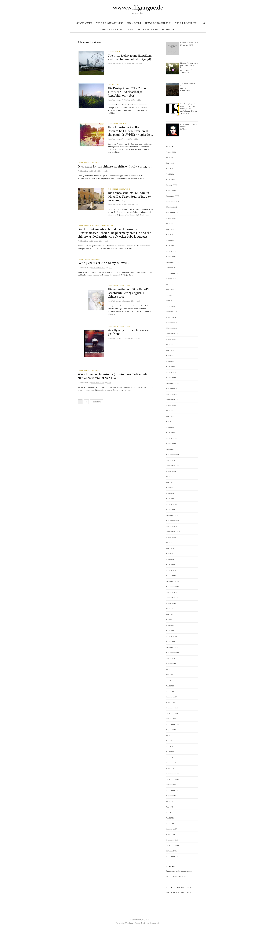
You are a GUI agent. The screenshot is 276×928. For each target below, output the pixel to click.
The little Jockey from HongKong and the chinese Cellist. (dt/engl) (130, 57)
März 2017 (170, 757)
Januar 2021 (170, 510)
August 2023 (171, 339)
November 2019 (172, 587)
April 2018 (170, 686)
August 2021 (171, 471)
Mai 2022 (169, 422)
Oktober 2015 (171, 851)
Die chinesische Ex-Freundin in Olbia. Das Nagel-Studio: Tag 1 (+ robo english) (129, 196)
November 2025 (172, 201)
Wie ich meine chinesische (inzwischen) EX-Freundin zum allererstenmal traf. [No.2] (113, 376)
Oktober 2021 (171, 460)
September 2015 (172, 856)
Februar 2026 (171, 185)
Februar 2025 (171, 251)
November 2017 (172, 713)
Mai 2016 (169, 812)
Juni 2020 (170, 548)
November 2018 (172, 653)
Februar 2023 (171, 372)
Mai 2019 (169, 620)
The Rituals (168, 29)
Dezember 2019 (172, 581)
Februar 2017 (171, 763)
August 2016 (171, 796)
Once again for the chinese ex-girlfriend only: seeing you (115, 166)
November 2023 (172, 323)
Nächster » (96, 402)
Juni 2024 (170, 290)
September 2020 (173, 532)
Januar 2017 (170, 768)
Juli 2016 (169, 801)
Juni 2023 (170, 350)
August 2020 (171, 537)
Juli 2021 (169, 477)
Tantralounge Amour (110, 29)
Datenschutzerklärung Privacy (178, 892)
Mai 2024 (169, 295)
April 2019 (170, 625)
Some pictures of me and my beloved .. (103, 263)
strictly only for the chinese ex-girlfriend (128, 332)
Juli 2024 (169, 284)
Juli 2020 (169, 543)
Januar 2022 (171, 444)
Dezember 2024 (172, 262)
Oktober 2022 (171, 394)
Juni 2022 (170, 416)
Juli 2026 (169, 157)
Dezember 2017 (172, 708)
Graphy (143, 923)
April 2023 (170, 361)
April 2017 (170, 752)
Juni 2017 (169, 741)
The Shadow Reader (148, 29)
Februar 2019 (171, 636)
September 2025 (172, 212)
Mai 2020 (169, 554)
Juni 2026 (170, 163)
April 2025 (170, 240)
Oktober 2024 (171, 268)
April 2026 (170, 174)
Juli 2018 (169, 669)
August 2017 (171, 730)
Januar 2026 (171, 190)
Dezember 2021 (172, 449)
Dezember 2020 (172, 515)
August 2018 (171, 664)
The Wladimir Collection (158, 23)
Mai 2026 (169, 168)
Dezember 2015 (172, 840)
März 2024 (170, 306)
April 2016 (170, 818)
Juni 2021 (169, 482)
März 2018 (170, 691)
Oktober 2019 (171, 592)
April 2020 (170, 559)
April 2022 (170, 427)
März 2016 (170, 823)
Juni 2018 (169, 675)
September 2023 (173, 334)
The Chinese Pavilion (186, 23)
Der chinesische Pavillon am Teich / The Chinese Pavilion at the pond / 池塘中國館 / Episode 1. (130, 131)
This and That (134, 23)
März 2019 (170, 631)
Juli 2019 (169, 609)
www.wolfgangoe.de (138, 7)
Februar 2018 (171, 697)
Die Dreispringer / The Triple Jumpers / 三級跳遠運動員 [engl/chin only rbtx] (127, 92)
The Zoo (130, 29)
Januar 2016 (170, 834)
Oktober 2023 (171, 328)
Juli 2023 (169, 345)
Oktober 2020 (171, 526)
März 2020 (170, 565)
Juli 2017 (169, 735)
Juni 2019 (169, 614)
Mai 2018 (169, 680)
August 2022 (171, 405)
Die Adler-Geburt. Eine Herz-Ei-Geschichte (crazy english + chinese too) (128, 293)
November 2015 (172, 845)
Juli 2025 (169, 224)
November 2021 (172, 455)
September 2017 (172, 724)
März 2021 (170, 499)
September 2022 (173, 400)
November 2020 (172, 521)
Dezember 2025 (172, 196)
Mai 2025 (169, 235)
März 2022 (170, 433)
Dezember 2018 (172, 647)
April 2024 (170, 301)
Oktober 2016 (171, 785)
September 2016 (172, 790)
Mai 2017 (169, 746)
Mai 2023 (169, 356)
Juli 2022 (169, 411)
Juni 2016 (169, 807)
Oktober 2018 (171, 658)
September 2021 (172, 466)
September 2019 (172, 598)
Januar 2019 (170, 642)
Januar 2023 (171, 378)
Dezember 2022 (172, 383)
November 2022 (172, 389)
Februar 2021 (171, 504)
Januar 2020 (171, 576)
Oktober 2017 (171, 719)
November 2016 (172, 779)
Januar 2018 (170, 702)
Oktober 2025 (171, 207)
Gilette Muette (84, 23)
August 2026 (171, 152)
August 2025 (171, 218)
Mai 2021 (169, 488)
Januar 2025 (171, 257)
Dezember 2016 (172, 774)
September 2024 (173, 273)
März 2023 (170, 367)
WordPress (129, 923)
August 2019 (171, 603)
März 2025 (170, 246)
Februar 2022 (171, 438)
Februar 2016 (171, 829)
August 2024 (171, 279)
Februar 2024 (171, 312)
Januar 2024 (171, 317)
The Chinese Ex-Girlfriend (109, 23)
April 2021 (170, 493)
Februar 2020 (171, 570)
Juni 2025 (169, 229)
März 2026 (170, 179)
